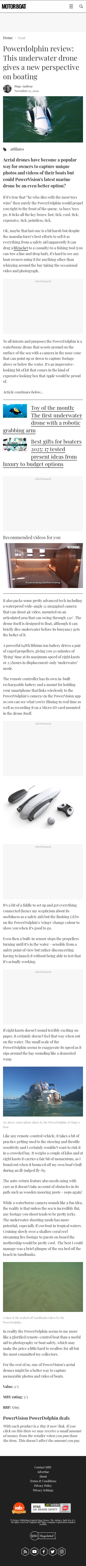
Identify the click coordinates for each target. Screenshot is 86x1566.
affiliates (17, 149)
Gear (22, 37)
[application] (43, 565)
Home (8, 37)
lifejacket (21, 247)
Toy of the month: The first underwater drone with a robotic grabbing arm (42, 419)
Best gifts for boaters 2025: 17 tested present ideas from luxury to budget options (42, 452)
